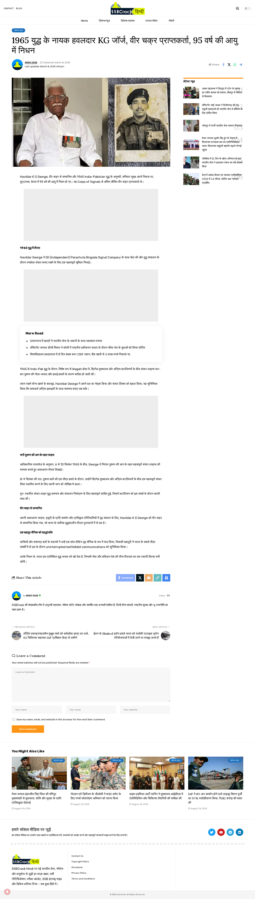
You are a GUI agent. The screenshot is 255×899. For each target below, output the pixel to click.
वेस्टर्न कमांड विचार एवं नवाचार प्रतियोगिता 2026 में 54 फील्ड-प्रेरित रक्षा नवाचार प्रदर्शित (222, 178)
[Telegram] (230, 832)
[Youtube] (221, 832)
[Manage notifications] (7, 892)
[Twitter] (212, 832)
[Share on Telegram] (240, 65)
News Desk (31, 62)
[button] (237, 8)
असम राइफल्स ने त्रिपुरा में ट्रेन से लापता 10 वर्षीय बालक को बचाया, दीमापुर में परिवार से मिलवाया (222, 92)
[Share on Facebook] (223, 65)
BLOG (19, 8)
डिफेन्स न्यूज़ (18, 30)
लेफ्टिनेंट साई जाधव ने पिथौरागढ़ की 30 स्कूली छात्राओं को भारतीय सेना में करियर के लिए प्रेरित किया (222, 109)
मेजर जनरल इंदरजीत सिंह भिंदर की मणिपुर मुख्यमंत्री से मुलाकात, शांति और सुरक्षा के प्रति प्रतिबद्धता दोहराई (36, 798)
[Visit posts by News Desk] (17, 64)
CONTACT (9, 8)
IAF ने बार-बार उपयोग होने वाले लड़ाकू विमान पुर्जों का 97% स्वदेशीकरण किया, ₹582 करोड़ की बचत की (215, 798)
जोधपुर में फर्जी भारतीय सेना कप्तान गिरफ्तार (222, 125)
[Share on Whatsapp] (234, 65)
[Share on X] (229, 65)
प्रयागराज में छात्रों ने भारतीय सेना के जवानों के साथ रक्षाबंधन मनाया (66, 341)
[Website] (168, 595)
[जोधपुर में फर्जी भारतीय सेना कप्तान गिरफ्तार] (191, 126)
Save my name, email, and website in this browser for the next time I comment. (60, 719)
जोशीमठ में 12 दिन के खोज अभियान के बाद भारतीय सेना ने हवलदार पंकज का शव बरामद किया (222, 162)
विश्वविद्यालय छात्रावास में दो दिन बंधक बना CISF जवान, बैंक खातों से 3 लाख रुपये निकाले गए (80, 354)
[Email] (149, 578)
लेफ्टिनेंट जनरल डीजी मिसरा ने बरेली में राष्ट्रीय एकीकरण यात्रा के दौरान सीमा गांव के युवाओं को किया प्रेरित (87, 347)
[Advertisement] (91, 215)
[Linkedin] (239, 832)
